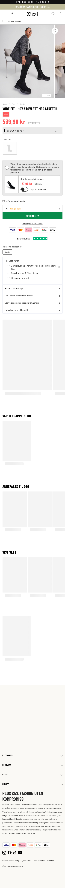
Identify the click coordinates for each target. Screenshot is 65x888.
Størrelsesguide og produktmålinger (22, 302)
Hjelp (5, 774)
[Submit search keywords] (4, 21)
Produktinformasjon (14, 288)
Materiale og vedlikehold (16, 309)
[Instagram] (4, 852)
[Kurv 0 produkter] (60, 14)
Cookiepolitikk (39, 860)
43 (13, 208)
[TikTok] (15, 852)
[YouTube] (20, 852)
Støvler (22, 104)
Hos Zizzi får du (12, 260)
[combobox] (32, 21)
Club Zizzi (6, 765)
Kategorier (7, 755)
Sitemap (50, 860)
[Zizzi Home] (32, 13)
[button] (56, 131)
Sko (13, 104)
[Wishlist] (55, 31)
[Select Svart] (10, 148)
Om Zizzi (5, 784)
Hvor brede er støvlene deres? (19, 295)
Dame (5, 104)
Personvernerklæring (10, 860)
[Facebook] (10, 852)
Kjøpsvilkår (25, 860)
